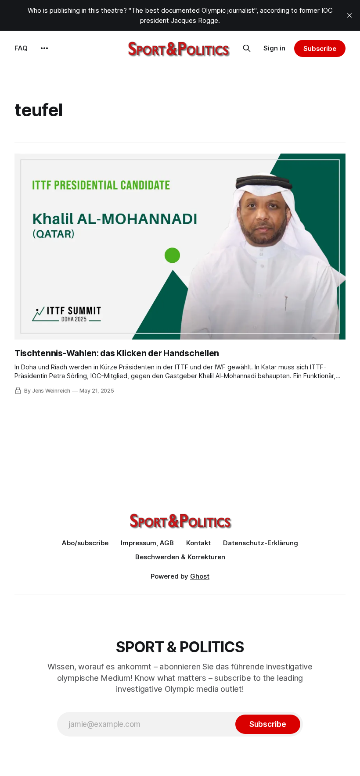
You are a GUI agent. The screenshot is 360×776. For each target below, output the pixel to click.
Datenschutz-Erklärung (260, 543)
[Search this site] (247, 48)
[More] (44, 48)
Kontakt (198, 543)
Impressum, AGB (147, 543)
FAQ (21, 48)
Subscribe (319, 48)
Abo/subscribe (85, 543)
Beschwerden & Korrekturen (180, 557)
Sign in (274, 48)
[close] (349, 15)
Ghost (199, 576)
